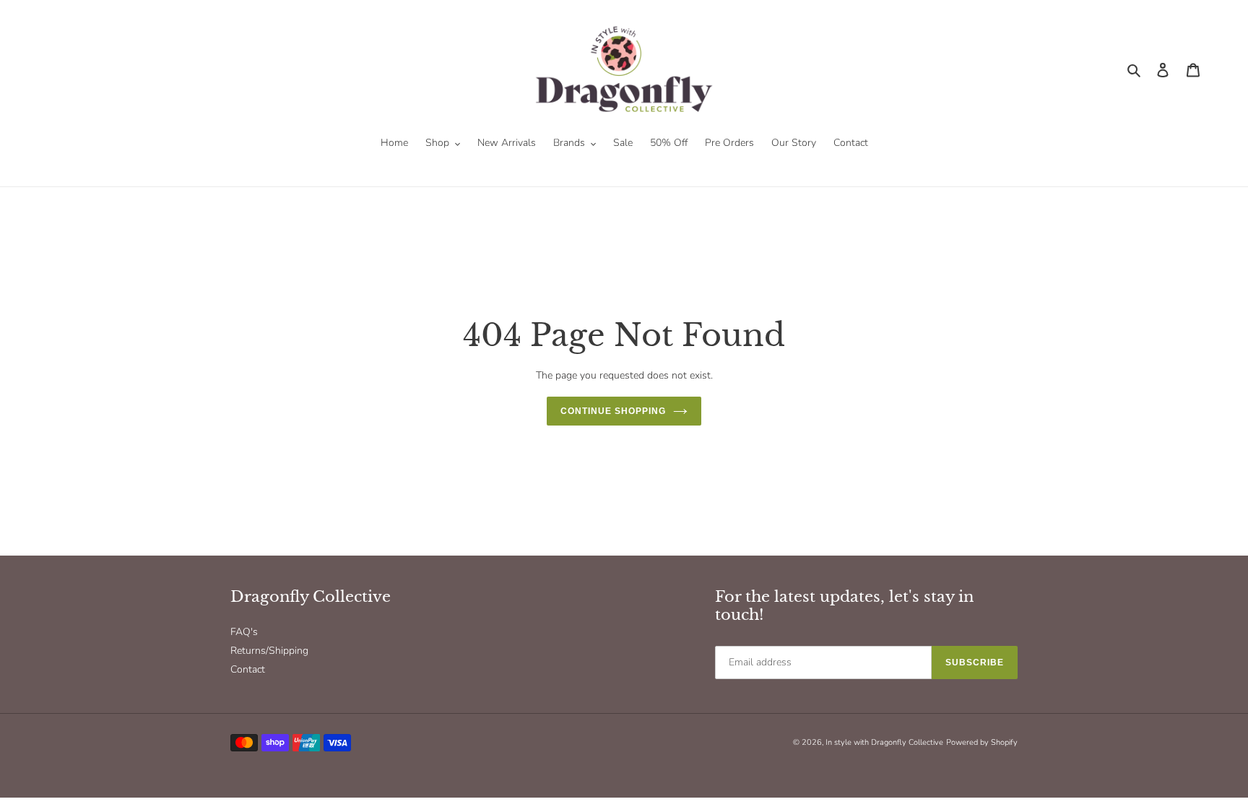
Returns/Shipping (269, 650)
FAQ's (244, 632)
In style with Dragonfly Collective (884, 742)
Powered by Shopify (982, 742)
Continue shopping (612, 411)
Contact (247, 669)
